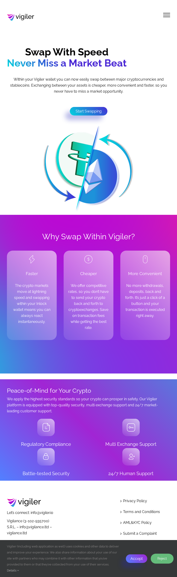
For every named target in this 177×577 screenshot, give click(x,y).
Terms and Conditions (141, 512)
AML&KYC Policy (137, 522)
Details (12, 570)
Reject (162, 558)
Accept (136, 558)
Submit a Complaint (140, 533)
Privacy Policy (135, 501)
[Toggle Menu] (166, 15)
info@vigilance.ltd (34, 527)
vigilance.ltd (17, 533)
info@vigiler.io (42, 512)
